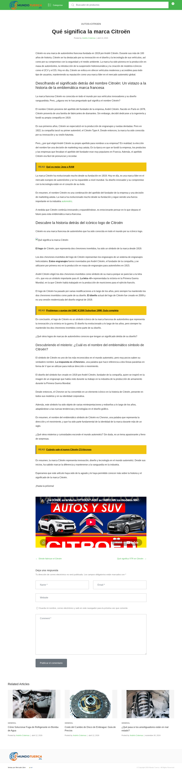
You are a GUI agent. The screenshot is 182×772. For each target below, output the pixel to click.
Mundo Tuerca (154, 767)
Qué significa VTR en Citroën (130, 558)
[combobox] (118, 5)
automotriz (67, 201)
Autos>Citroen (91, 24)
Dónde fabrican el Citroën (50, 558)
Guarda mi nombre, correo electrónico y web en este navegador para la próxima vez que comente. (83, 608)
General (12, 723)
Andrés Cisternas (89, 38)
